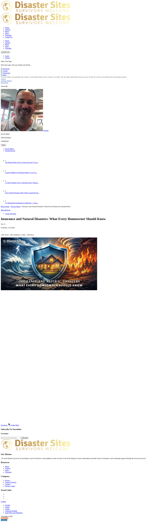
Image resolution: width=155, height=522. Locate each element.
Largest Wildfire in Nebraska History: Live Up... (21, 173)
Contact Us (9, 37)
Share (3, 145)
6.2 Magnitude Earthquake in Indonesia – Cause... (21, 203)
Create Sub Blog (10, 214)
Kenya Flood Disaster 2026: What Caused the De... (22, 193)
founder (46, 130)
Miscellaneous (5, 210)
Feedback (4, 520)
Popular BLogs (10, 151)
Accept (3, 79)
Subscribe (25, 438)
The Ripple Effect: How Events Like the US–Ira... (22, 162)
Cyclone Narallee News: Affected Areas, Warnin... (22, 183)
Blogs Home (5, 206)
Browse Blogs (15, 206)
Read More (4, 83)
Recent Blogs (9, 149)
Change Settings (6, 81)
